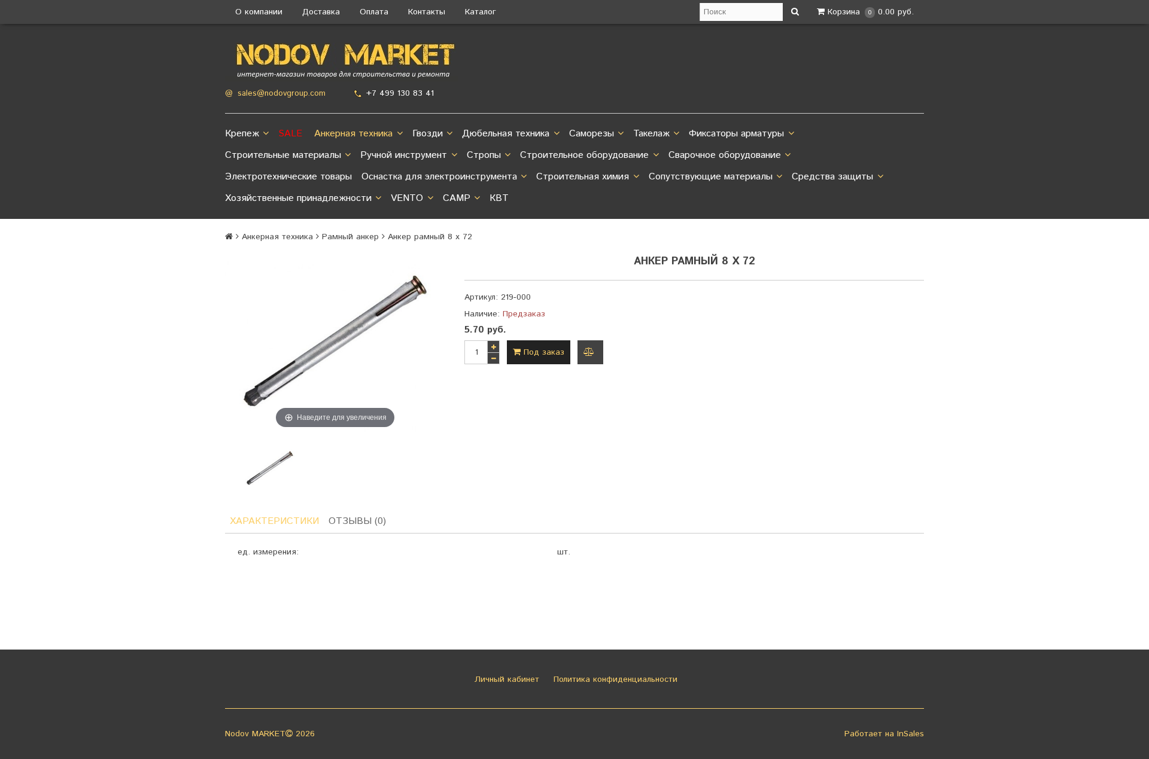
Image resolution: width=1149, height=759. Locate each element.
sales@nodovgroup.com (282, 93)
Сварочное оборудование (724, 155)
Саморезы (591, 134)
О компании (258, 12)
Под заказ (542, 352)
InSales (910, 734)
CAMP (456, 198)
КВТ (499, 198)
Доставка (321, 12)
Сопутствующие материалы (711, 177)
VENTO (407, 198)
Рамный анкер (350, 237)
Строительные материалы (283, 155)
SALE (290, 134)
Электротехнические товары (288, 177)
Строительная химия (582, 177)
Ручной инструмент (403, 155)
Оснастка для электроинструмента (439, 177)
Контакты (426, 12)
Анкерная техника (353, 134)
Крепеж (242, 134)
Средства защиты (832, 177)
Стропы (484, 155)
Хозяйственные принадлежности (298, 198)
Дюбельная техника (505, 134)
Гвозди (427, 134)
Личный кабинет (505, 679)
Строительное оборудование (584, 155)
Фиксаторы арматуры (736, 134)
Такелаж (651, 134)
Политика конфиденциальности (614, 679)
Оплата (374, 12)
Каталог (480, 12)
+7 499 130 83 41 (400, 93)
